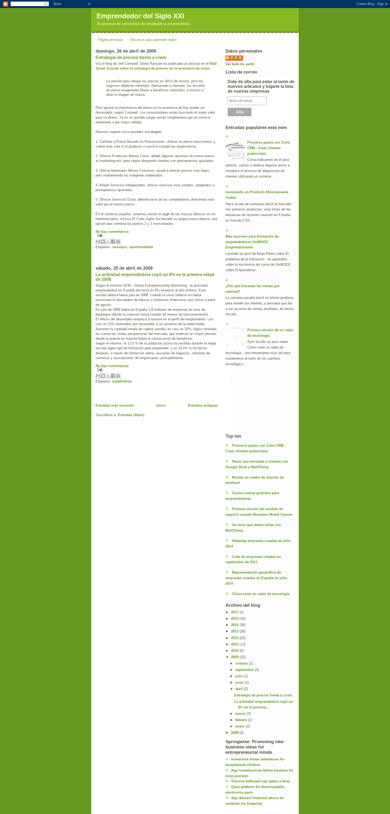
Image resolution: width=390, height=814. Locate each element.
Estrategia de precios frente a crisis (131, 57)
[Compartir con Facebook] (113, 241)
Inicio (161, 405)
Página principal (110, 40)
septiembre (245, 670)
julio (239, 676)
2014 (235, 625)
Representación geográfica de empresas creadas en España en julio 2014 (256, 577)
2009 (235, 657)
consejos (119, 247)
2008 (235, 733)
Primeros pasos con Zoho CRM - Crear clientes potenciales (268, 148)
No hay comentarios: (112, 232)
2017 (235, 612)
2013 (235, 631)
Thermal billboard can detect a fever (260, 781)
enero (240, 726)
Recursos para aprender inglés (153, 40)
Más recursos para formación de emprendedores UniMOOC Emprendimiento (252, 241)
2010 (235, 651)
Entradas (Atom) (131, 415)
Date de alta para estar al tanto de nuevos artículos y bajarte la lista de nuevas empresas (261, 86)
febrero (241, 720)
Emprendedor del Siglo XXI (140, 16)
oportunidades (141, 247)
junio (240, 682)
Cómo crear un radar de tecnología (260, 594)
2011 (235, 644)
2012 (235, 638)
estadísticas (122, 381)
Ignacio (237, 58)
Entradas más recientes (115, 405)
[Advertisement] (158, 257)
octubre (242, 663)
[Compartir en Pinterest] (118, 241)
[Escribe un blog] (103, 241)
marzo (241, 714)
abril (239, 689)
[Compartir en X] (108, 241)
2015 (235, 619)
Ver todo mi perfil (240, 64)
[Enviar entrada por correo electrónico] (157, 235)
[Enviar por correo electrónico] (98, 241)
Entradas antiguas (203, 405)
